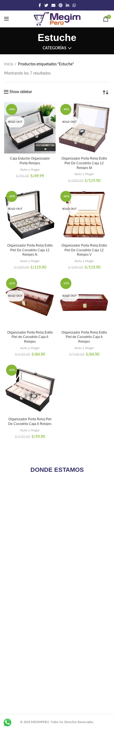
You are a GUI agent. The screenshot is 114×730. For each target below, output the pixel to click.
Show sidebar (20, 92)
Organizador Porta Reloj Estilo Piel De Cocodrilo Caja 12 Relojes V (84, 250)
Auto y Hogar (30, 169)
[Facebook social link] (40, 5)
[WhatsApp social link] (74, 5)
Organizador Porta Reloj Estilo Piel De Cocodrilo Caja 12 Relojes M (84, 163)
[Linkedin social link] (67, 5)
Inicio (8, 64)
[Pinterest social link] (60, 5)
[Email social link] (53, 5)
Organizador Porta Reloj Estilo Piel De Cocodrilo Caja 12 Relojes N (30, 250)
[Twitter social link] (46, 5)
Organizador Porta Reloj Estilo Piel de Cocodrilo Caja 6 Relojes (30, 337)
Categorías (54, 48)
